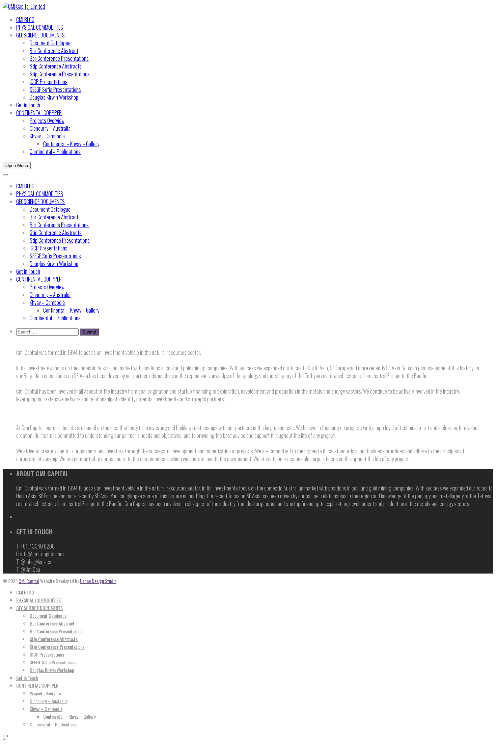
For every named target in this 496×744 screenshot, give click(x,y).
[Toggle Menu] (5, 175)
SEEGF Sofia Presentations (55, 89)
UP (5, 737)
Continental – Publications (55, 152)
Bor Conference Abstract (54, 51)
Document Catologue (50, 43)
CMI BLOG (25, 20)
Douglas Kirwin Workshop (54, 97)
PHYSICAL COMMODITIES (39, 27)
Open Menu (16, 165)
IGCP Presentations (48, 82)
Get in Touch (28, 105)
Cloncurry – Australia (50, 128)
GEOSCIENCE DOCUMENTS (40, 35)
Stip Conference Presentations (60, 74)
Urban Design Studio (98, 580)
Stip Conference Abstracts (56, 66)
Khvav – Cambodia (47, 136)
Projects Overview (47, 120)
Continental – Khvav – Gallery (71, 144)
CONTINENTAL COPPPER (39, 113)
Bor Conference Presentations (59, 58)
